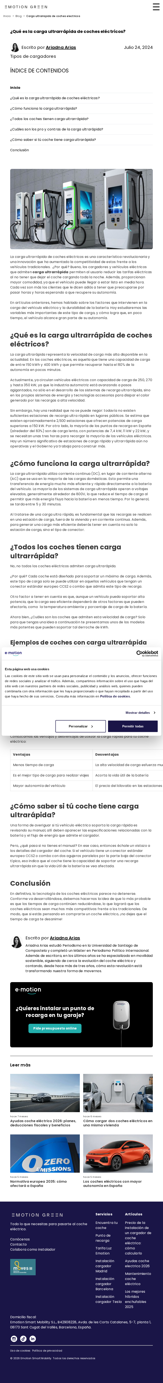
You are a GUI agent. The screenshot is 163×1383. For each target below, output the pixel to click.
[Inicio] (25, 7)
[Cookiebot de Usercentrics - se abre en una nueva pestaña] (139, 653)
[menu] (156, 6)
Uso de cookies (20, 1350)
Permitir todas (132, 726)
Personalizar (78, 726)
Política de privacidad (47, 1350)
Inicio (7, 16)
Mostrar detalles (138, 712)
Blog (18, 16)
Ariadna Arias (61, 47)
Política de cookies (115, 696)
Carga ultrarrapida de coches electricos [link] (53, 16)
